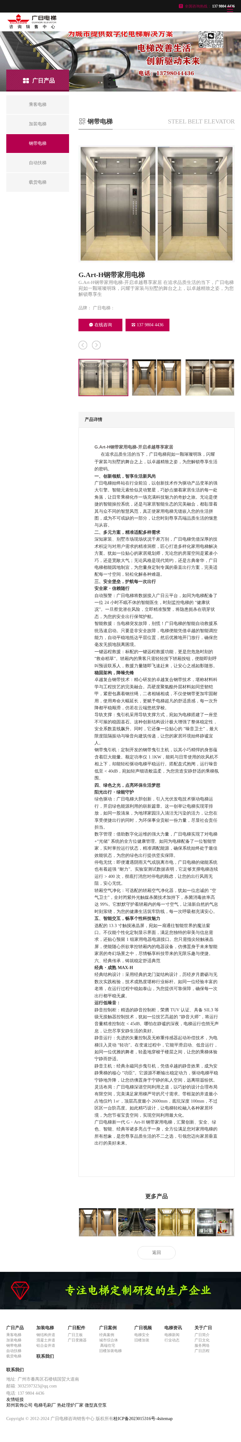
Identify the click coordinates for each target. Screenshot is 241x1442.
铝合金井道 (45, 1345)
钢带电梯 (13, 1345)
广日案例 (108, 1327)
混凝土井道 (45, 1340)
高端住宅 (107, 1345)
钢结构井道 (45, 1335)
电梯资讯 (173, 1327)
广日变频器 (77, 1340)
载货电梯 (13, 1356)
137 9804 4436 (150, 324)
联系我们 (45, 1356)
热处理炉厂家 (71, 1405)
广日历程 (202, 1351)
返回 (156, 1252)
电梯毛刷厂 (45, 1405)
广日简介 (202, 1335)
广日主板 (75, 1335)
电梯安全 (141, 1335)
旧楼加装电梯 (110, 1351)
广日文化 (202, 1340)
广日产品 (15, 1327)
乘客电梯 (13, 1335)
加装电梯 (13, 1340)
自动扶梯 (13, 1351)
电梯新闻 (171, 1335)
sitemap (166, 1418)
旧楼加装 (141, 1340)
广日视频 (143, 1327)
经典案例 (106, 1335)
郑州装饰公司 (20, 1405)
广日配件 (76, 1327)
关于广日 (203, 1327)
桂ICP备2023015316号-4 (136, 1418)
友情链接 (15, 1399)
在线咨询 (103, 324)
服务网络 (202, 1345)
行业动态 (171, 1340)
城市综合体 (108, 1340)
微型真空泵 (96, 1405)
